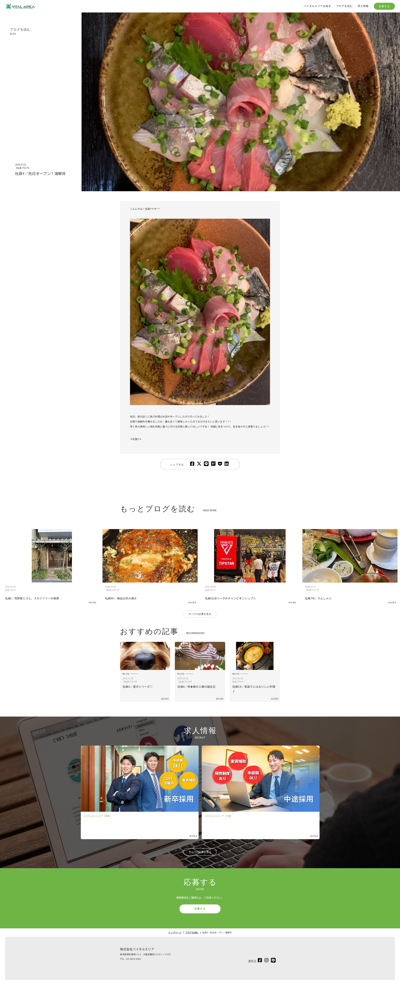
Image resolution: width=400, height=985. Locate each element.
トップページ (174, 932)
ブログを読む (344, 6)
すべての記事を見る (200, 614)
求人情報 (363, 6)
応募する (384, 6)
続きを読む (50, 567)
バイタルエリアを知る (317, 6)
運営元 (252, 961)
